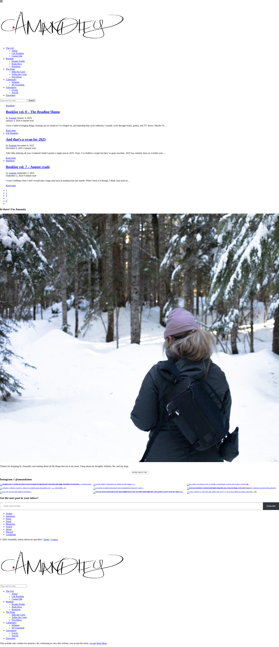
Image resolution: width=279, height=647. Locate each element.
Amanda (12, 118)
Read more (11, 130)
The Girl (10, 48)
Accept (92, 643)
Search (32, 100)
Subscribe (271, 506)
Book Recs (17, 64)
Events (15, 90)
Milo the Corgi (18, 71)
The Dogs (10, 69)
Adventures (11, 87)
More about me (139, 472)
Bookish (10, 58)
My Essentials (18, 85)
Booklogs (16, 66)
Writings (15, 82)
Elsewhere (10, 95)
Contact (54, 539)
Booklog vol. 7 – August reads (28, 167)
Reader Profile (18, 61)
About (14, 51)
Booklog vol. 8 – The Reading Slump (33, 112)
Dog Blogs (17, 77)
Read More (101, 643)
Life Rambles (18, 53)
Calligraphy (11, 79)
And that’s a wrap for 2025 (26, 139)
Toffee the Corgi (19, 74)
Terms (46, 539)
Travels (15, 92)
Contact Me (17, 56)
